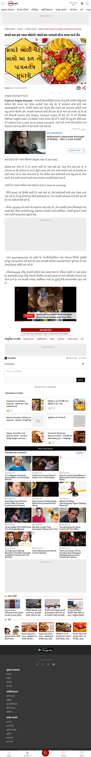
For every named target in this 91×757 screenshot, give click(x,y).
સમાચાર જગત (28, 338)
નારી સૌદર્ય (10, 725)
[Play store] (82, 3)
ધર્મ (81, 9)
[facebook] (37, 664)
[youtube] (48, 664)
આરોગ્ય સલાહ (30, 28)
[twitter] (43, 664)
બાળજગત (9, 737)
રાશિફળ (9, 700)
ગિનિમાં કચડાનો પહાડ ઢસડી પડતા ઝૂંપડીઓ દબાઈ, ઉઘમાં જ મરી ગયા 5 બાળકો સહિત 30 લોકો (34, 612)
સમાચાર (9, 674)
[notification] (87, 3)
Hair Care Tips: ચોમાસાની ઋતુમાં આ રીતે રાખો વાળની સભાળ (45, 333)
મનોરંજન (61, 338)
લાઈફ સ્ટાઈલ (61, 9)
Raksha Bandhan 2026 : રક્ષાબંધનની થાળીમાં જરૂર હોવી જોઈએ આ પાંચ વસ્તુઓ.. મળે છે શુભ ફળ (46, 636)
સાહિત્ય (8, 733)
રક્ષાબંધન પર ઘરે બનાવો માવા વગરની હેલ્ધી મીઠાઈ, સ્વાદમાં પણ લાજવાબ (63, 636)
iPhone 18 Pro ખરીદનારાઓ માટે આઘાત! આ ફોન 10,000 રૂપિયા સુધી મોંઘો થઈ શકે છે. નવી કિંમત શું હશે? (14, 612)
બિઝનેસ (9, 686)
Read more (29, 316)
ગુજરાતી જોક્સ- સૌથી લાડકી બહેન (12, 637)
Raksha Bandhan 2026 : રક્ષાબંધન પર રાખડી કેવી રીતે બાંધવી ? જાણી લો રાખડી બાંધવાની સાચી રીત (29, 636)
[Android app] (45, 649)
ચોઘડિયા (9, 711)
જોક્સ (52, 338)
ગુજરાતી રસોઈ (11, 729)
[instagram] (54, 664)
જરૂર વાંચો (12, 596)
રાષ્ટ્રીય (8, 678)
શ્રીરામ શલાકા (11, 707)
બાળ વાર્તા (9, 741)
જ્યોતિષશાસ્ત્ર (46, 9)
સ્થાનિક (9, 682)
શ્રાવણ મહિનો (22, 9)
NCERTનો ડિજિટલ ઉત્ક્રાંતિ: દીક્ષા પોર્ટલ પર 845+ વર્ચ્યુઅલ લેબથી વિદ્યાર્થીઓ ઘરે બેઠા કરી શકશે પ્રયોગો (76, 612)
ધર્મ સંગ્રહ (73, 9)
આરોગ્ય (20, 28)
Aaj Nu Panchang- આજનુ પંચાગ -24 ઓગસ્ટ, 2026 (80, 636)
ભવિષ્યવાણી (10, 696)
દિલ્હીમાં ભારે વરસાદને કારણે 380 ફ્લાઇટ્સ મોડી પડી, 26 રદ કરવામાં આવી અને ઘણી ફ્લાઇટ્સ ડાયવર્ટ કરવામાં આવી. (55, 612)
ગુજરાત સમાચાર (7, 9)
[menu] (3, 3)
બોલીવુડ (34, 9)
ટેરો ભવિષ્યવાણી (11, 704)
